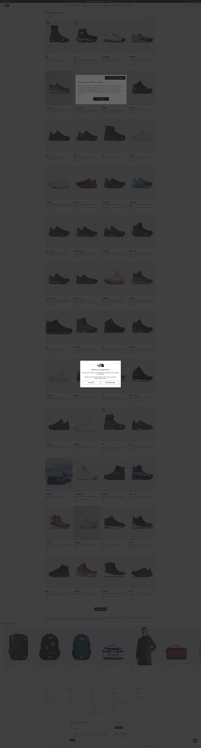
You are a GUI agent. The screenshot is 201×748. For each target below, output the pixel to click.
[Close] (118, 363)
